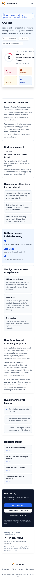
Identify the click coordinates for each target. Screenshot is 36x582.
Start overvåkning (18, 505)
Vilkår (21, 569)
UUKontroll (11, 3)
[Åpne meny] (32, 4)
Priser (14, 569)
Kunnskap (5, 569)
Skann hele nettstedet (18, 516)
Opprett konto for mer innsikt (18, 510)
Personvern (30, 569)
